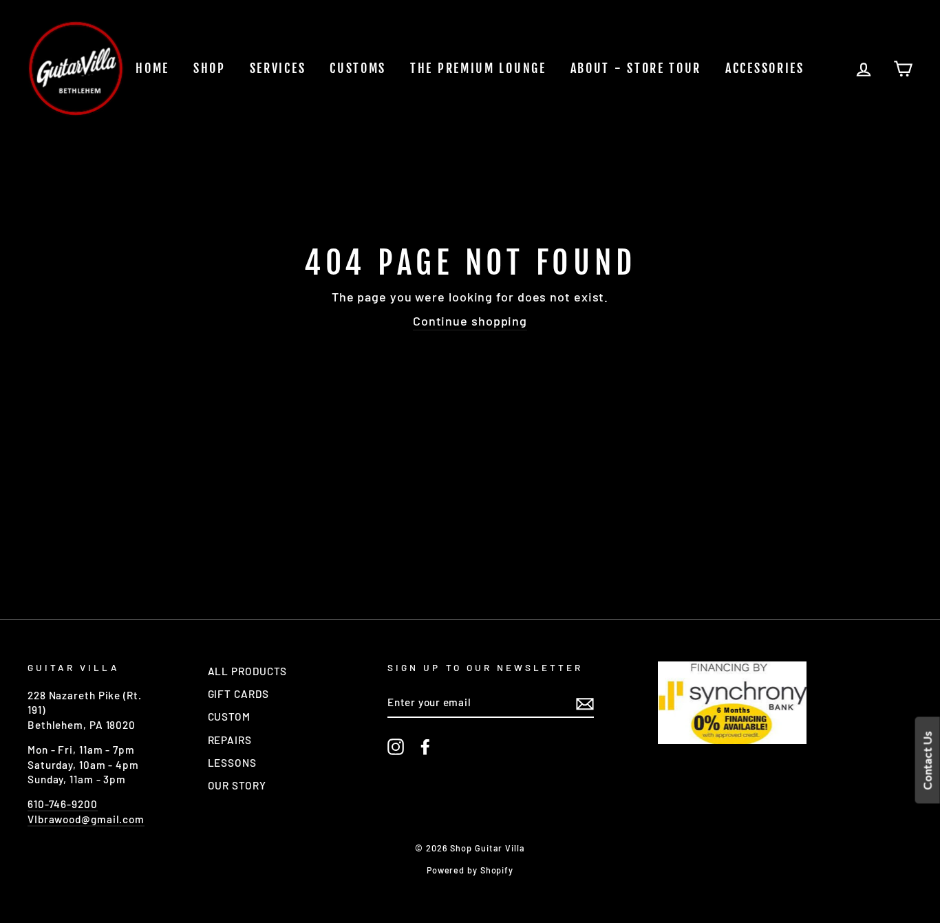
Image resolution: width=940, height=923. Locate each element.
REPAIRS (230, 740)
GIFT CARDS (238, 694)
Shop (209, 68)
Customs (358, 68)
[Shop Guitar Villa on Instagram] (395, 747)
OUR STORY (237, 785)
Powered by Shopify (470, 870)
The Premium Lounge (478, 68)
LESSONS (232, 762)
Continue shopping (470, 320)
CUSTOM (229, 716)
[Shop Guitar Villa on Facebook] (425, 747)
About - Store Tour (636, 68)
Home (152, 68)
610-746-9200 (63, 804)
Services (278, 68)
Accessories (764, 68)
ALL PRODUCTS (248, 671)
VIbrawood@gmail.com (86, 819)
